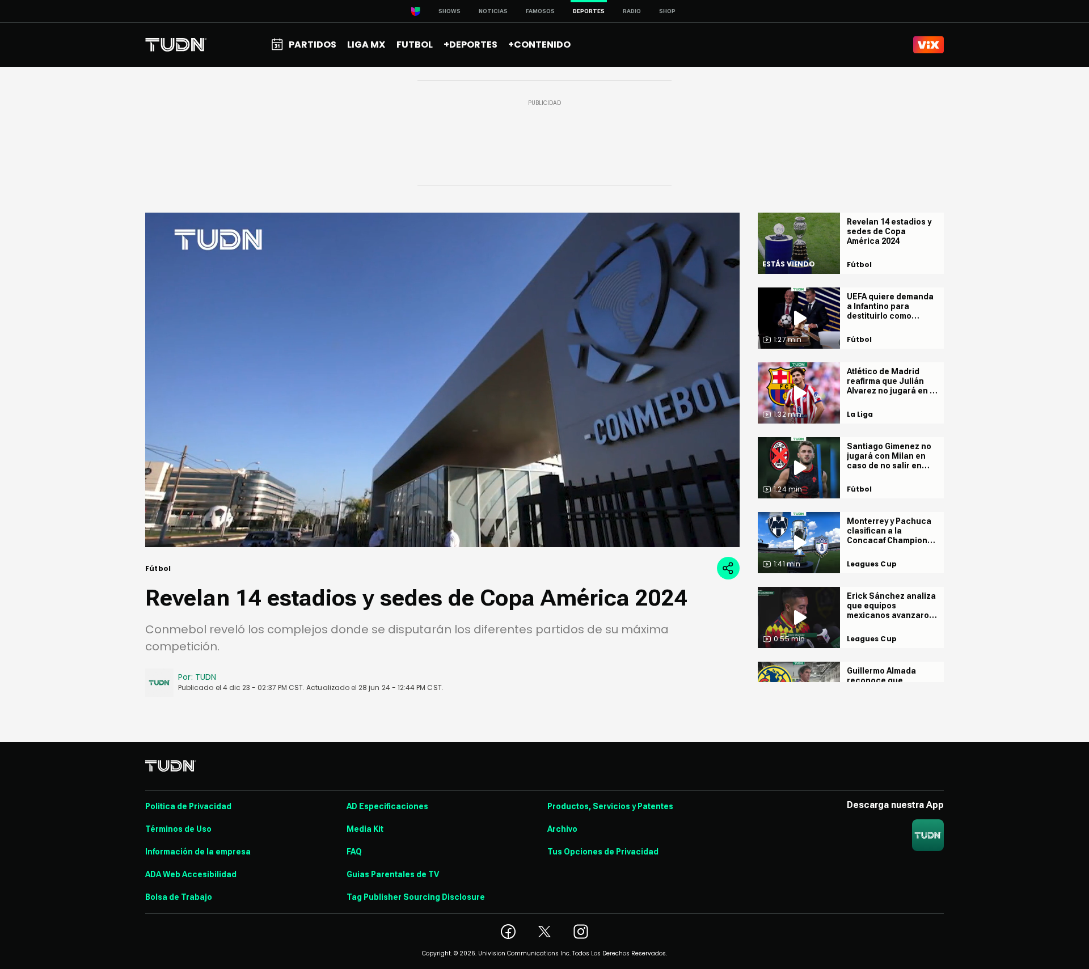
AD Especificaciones (387, 806)
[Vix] (928, 44)
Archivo (562, 828)
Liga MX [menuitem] (366, 44)
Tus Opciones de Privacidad (603, 851)
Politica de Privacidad (188, 806)
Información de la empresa (198, 851)
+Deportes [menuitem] (470, 44)
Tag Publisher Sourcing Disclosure (416, 897)
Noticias (493, 11)
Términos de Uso (178, 828)
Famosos (540, 11)
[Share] (728, 568)
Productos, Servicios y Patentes (610, 806)
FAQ (354, 851)
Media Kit (365, 828)
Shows (449, 11)
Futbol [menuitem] (414, 44)
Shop (667, 11)
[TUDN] (176, 45)
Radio (632, 11)
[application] (442, 380)
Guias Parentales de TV (393, 874)
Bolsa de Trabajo (178, 897)
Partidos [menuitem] (312, 44)
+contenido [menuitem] (539, 44)
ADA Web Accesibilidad (191, 874)
